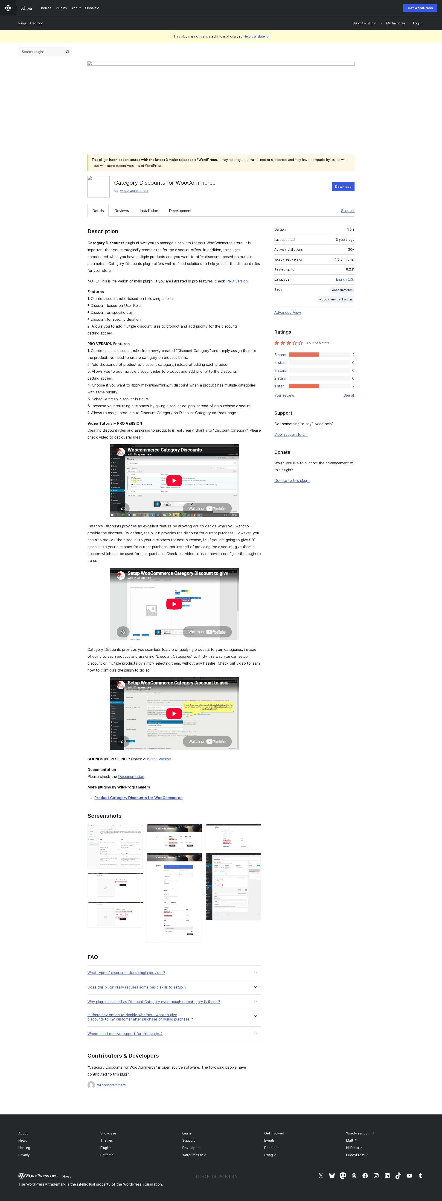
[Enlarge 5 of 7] (195, 859)
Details (98, 210)
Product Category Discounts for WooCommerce (138, 797)
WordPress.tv (194, 1155)
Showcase (108, 1133)
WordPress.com (360, 1133)
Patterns (106, 1155)
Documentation (131, 776)
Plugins (105, 1148)
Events (269, 1140)
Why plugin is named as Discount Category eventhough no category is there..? (153, 1002)
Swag (270, 1155)
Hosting (24, 1148)
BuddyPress (357, 1155)
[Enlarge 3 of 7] (136, 908)
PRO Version (237, 281)
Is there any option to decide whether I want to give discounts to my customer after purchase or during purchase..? (140, 1017)
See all (349, 395)
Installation (149, 210)
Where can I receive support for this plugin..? (125, 1034)
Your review (284, 395)
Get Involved (274, 1133)
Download (343, 187)
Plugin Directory (30, 23)
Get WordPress (420, 8)
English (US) (345, 279)
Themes (106, 1140)
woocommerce (342, 290)
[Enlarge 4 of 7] (195, 830)
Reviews (122, 210)
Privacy (24, 1155)
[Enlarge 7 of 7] (255, 859)
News (22, 1140)
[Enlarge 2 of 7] (136, 878)
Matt (351, 1140)
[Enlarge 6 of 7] (255, 830)
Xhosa (66, 1176)
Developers (191, 1148)
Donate (271, 1148)
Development (180, 210)
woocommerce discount (336, 299)
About (23, 1133)
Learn (186, 1133)
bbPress (354, 1148)
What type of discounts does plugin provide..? (126, 973)
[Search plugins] (67, 51)
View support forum (291, 434)
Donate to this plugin (292, 480)
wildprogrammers (134, 190)
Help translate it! (256, 36)
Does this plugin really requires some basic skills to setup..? (136, 987)
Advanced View (287, 312)
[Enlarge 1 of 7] (136, 830)
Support (348, 210)
